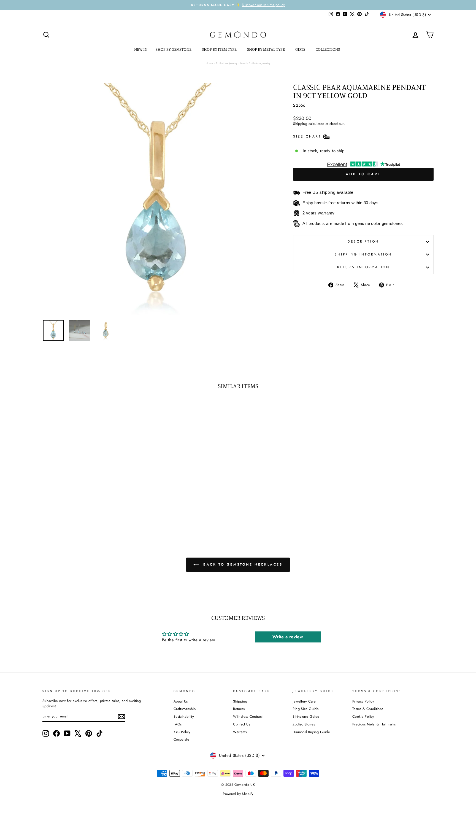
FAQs (178, 724)
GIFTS (300, 49)
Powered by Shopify (238, 793)
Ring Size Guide (306, 708)
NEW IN (140, 49)
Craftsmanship (185, 708)
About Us (181, 701)
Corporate (181, 739)
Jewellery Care (304, 701)
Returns (239, 708)
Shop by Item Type (219, 49)
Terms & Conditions (367, 708)
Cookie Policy (363, 716)
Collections (328, 49)
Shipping (300, 123)
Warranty (240, 732)
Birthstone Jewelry (226, 63)
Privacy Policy (363, 701)
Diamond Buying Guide (311, 732)
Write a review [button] (287, 637)
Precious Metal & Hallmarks (374, 724)
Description (363, 241)
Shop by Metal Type (266, 49)
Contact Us (241, 724)
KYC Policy (182, 732)
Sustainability (184, 716)
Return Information (363, 267)
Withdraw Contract (248, 716)
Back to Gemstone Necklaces (241, 564)
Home (209, 63)
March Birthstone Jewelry (255, 63)
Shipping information (363, 254)
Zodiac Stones (304, 724)
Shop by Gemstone (174, 49)
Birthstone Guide (306, 716)
